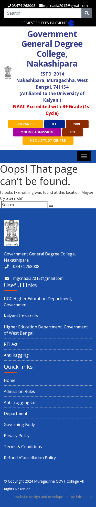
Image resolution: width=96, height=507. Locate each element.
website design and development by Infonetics (53, 496)
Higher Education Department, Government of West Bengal (46, 330)
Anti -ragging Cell (20, 402)
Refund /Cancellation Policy (30, 457)
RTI (72, 132)
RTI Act (10, 344)
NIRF (77, 124)
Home (9, 380)
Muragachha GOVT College (56, 481)
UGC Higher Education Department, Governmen (38, 302)
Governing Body (19, 424)
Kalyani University (21, 316)
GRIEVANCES (25, 124)
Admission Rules (19, 391)
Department (15, 413)
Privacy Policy (16, 435)
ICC (54, 124)
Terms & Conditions (23, 446)
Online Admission (37, 132)
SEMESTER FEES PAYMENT (44, 22)
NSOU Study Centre (48, 140)
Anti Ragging (16, 355)
